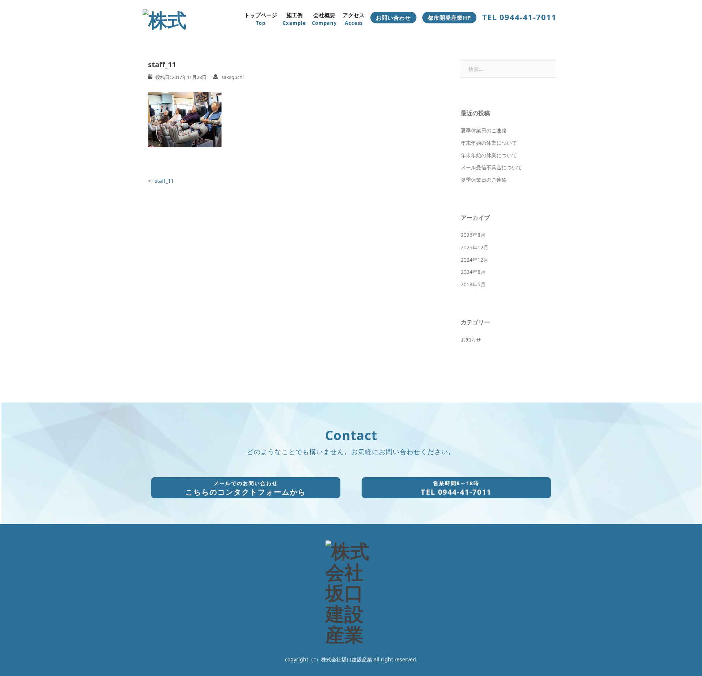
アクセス (354, 19)
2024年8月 (473, 271)
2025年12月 (474, 247)
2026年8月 (473, 234)
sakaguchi (233, 77)
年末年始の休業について (489, 142)
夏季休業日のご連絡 (484, 130)
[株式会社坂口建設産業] (173, 18)
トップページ (260, 19)
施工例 (294, 19)
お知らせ (471, 339)
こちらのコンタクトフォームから (245, 488)
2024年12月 (474, 259)
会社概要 (324, 19)
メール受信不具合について (491, 167)
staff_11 (164, 180)
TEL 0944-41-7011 (456, 488)
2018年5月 (473, 284)
